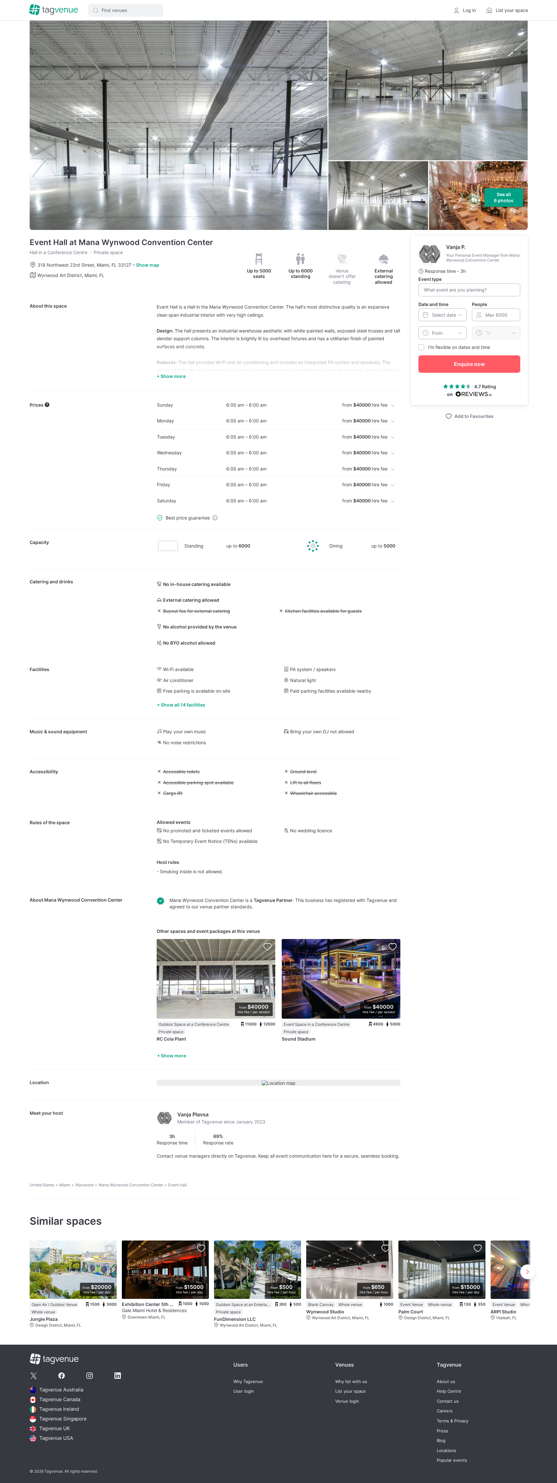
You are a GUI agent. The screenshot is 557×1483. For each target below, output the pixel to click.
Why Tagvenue (248, 1381)
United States (42, 1184)
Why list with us (351, 1381)
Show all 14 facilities (183, 704)
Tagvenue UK (54, 1429)
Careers (445, 1411)
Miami (64, 1184)
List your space (350, 1391)
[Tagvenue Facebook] (61, 1375)
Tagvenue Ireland (59, 1409)
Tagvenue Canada (59, 1400)
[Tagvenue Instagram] (89, 1375)
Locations (446, 1450)
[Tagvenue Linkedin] (117, 1375)
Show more (173, 1055)
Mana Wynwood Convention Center (83, 900)
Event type (430, 279)
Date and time (433, 304)
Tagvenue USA (56, 1438)
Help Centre (449, 1391)
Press (442, 1431)
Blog (441, 1440)
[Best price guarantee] (215, 517)
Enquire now (469, 364)
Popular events (452, 1460)
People (479, 304)
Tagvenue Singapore (63, 1419)
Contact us (448, 1401)
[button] (125, 10)
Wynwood (84, 1184)
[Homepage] (53, 10)
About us (446, 1381)
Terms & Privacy (452, 1421)
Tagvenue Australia (61, 1390)
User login (243, 1391)
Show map (147, 265)
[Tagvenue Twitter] (33, 1375)
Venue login (347, 1401)
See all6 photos (503, 197)
